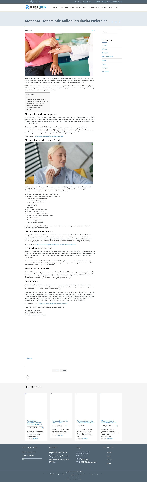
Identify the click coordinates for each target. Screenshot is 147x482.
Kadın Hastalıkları (107, 56)
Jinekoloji (105, 53)
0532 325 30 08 (84, 459)
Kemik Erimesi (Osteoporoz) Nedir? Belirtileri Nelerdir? (34, 422)
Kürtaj (104, 64)
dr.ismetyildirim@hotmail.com (88, 462)
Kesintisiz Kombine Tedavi (34, 107)
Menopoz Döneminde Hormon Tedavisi (37, 101)
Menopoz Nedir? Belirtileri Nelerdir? (108, 422)
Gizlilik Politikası (73, 476)
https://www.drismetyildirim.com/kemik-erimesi (49, 136)
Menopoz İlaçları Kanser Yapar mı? (36, 99)
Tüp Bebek (105, 71)
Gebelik (104, 49)
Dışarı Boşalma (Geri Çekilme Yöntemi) (59, 456)
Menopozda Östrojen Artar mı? (35, 103)
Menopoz (29, 358)
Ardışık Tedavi (31, 109)
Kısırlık (104, 60)
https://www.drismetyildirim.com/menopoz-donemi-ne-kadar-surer (56, 244)
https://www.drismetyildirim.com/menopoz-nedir (53, 303)
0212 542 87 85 (85, 461)
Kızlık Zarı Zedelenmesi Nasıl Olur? (58, 452)
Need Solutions (77, 478)
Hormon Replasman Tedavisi (35, 105)
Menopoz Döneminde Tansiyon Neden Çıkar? (85, 422)
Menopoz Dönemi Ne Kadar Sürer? (60, 422)
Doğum (104, 45)
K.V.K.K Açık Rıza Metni (28, 455)
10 (94, 30)
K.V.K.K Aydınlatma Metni (29, 452)
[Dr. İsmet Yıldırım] (36, 7)
